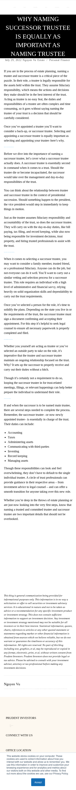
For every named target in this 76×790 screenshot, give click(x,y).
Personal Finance (59, 60)
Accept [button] (38, 782)
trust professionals (51, 477)
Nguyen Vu (29, 60)
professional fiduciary (22, 268)
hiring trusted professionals (37, 241)
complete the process (57, 410)
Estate (41, 60)
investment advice (15, 487)
